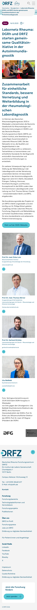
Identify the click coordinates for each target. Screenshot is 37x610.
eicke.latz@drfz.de (7, 265)
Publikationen (7, 512)
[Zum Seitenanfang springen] (33, 452)
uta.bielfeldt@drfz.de (8, 386)
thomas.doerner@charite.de (10, 307)
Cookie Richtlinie (8, 574)
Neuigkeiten (15, 8)
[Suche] (28, 3)
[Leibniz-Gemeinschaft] (17, 3)
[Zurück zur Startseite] (7, 3)
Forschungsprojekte (10, 508)
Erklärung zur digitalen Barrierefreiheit (17, 531)
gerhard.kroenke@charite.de (10, 347)
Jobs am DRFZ (7, 528)
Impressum (6, 567)
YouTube (5, 554)
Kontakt (5, 489)
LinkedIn (5, 547)
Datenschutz (7, 570)
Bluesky (5, 557)
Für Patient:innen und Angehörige (15, 538)
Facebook (6, 550)
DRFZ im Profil (7, 521)
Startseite (5, 8)
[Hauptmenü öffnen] (33, 3)
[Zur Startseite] (11, 454)
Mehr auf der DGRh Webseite (16, 225)
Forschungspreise (9, 524)
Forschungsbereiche (10, 499)
